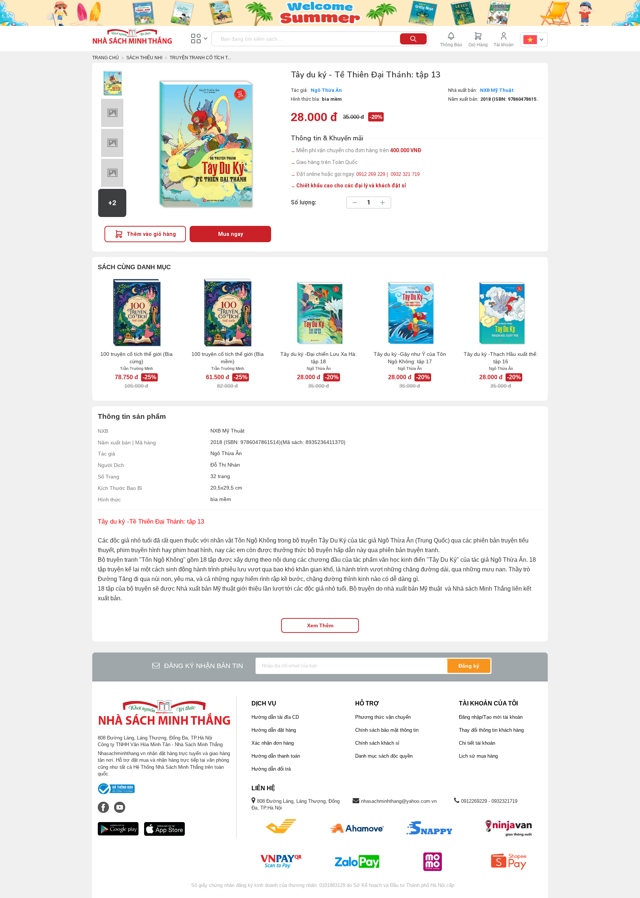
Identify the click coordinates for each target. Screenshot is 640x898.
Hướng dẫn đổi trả (271, 769)
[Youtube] (119, 804)
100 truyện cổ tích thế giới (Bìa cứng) (136, 357)
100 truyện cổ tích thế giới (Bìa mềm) (227, 357)
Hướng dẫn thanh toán (275, 756)
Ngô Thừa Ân (326, 90)
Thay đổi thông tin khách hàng (491, 730)
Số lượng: (303, 202)
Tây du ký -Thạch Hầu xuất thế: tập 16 (501, 357)
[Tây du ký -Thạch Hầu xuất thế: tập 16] (500, 312)
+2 (112, 202)
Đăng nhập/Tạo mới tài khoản (491, 717)
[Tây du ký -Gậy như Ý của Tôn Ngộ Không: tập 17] (409, 312)
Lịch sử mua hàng (478, 756)
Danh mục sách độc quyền (384, 756)
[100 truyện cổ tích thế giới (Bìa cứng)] (136, 312)
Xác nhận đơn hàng (272, 743)
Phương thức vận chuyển (383, 717)
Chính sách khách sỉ (377, 743)
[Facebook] (104, 804)
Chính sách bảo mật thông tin (387, 730)
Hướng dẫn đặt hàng (273, 730)
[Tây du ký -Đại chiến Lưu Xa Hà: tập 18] (318, 312)
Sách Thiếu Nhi (144, 57)
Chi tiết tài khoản (477, 743)
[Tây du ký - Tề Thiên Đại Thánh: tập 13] (112, 83)
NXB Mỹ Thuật (497, 90)
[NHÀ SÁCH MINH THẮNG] (132, 37)
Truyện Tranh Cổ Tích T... (200, 57)
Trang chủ (105, 57)
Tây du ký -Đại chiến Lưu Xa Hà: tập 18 (318, 357)
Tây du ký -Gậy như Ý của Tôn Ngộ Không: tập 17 (410, 357)
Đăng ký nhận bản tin (203, 666)
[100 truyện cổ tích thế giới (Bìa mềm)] (227, 312)
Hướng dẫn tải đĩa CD (275, 717)
